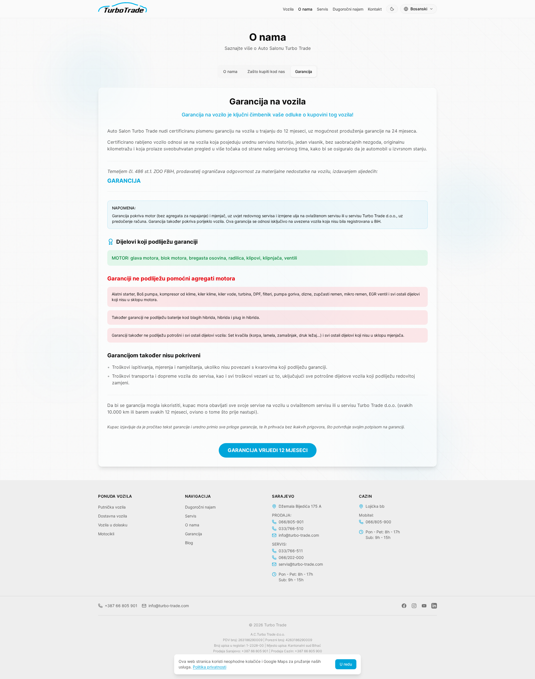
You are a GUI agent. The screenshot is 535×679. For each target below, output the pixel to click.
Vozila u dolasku (112, 524)
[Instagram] (414, 606)
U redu (346, 664)
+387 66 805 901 (121, 605)
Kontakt (375, 9)
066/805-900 (378, 521)
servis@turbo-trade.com (301, 564)
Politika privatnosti (209, 667)
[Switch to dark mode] (392, 9)
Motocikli (106, 533)
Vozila (288, 9)
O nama (305, 9)
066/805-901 (291, 521)
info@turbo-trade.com (299, 535)
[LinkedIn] (434, 606)
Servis (322, 9)
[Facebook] (404, 606)
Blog (189, 542)
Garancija (303, 71)
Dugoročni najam (348, 9)
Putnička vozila (112, 507)
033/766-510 (291, 528)
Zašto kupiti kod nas (266, 71)
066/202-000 (291, 557)
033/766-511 (291, 550)
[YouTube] (424, 606)
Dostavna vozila (112, 516)
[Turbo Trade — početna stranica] (122, 9)
